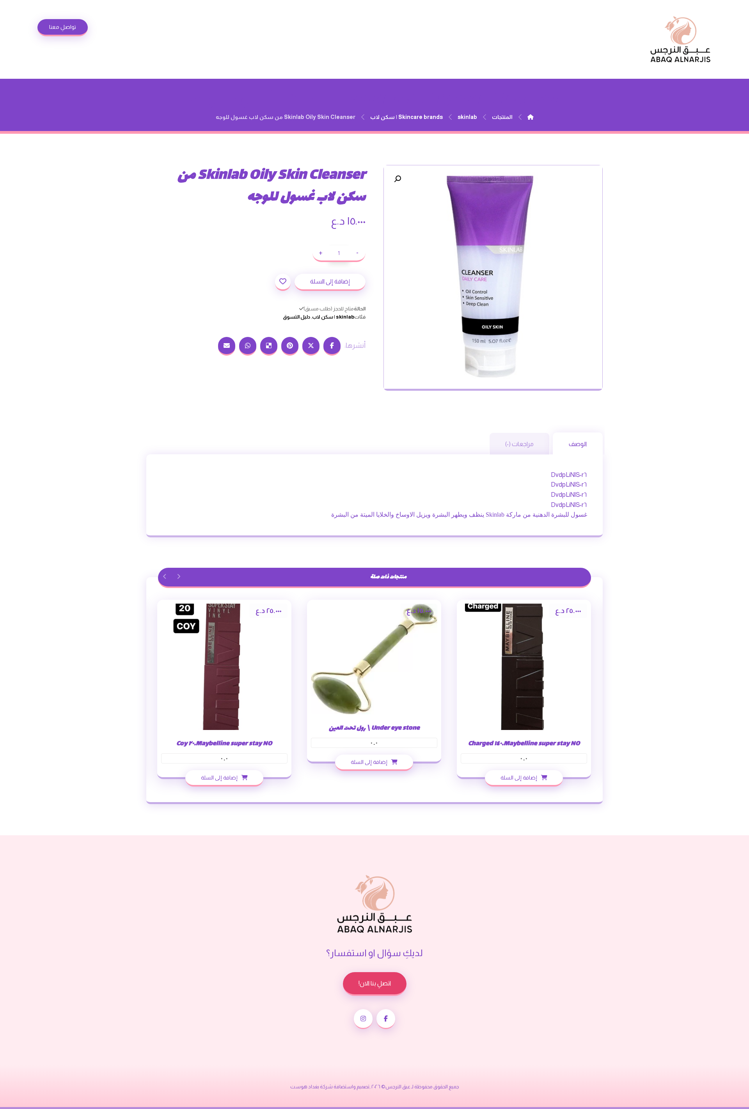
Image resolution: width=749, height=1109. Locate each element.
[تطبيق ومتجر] (680, 39)
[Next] (164, 576)
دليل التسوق (296, 317)
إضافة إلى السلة (330, 281)
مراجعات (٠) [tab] (519, 444)
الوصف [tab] (578, 444)
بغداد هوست (304, 1087)
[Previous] (178, 576)
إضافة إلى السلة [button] (519, 777)
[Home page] (530, 117)
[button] (397, 179)
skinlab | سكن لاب (333, 317)
